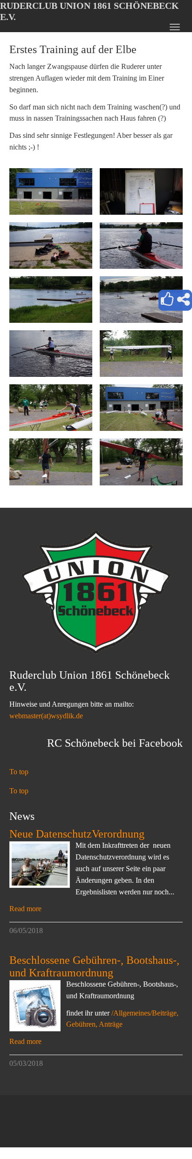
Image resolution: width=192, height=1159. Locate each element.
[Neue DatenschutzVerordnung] (39, 864)
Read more (25, 909)
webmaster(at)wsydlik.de (46, 716)
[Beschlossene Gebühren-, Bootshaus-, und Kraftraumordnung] (35, 1005)
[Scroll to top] (162, 1129)
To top (18, 772)
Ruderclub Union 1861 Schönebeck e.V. (89, 11)
